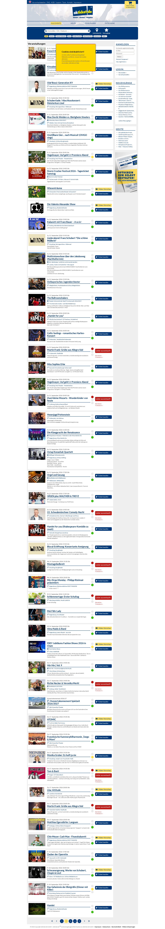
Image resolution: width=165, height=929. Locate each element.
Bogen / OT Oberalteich (56, 775)
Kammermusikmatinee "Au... (126, 102)
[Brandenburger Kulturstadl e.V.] (48, 368)
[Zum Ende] (89, 920)
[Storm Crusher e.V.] (48, 179)
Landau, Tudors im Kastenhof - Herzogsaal (61, 265)
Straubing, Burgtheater (56, 550)
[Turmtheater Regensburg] (48, 615)
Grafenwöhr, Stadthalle (56, 353)
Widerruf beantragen (128, 927)
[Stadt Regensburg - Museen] (48, 438)
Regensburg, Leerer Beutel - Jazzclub (60, 632)
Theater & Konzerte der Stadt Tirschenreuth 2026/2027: (65, 301)
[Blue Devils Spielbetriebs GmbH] (48, 123)
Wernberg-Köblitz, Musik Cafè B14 (59, 600)
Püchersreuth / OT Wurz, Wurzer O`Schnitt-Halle (63, 179)
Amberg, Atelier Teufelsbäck (57, 689)
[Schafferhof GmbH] (48, 319)
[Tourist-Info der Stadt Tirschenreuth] (48, 303)
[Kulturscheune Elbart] (48, 404)
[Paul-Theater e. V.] (48, 158)
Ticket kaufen (103, 52)
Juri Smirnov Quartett (124, 96)
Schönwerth (122, 88)
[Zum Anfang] (52, 920)
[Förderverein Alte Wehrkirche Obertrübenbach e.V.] (48, 225)
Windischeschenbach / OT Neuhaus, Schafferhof (63, 319)
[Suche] (45, 31)
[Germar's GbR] (48, 516)
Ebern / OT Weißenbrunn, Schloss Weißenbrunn (63, 876)
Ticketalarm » (99, 357)
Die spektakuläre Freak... (125, 132)
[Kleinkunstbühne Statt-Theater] (48, 86)
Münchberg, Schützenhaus (57, 671)
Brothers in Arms (123, 138)
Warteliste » (98, 355)
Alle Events (56, 23)
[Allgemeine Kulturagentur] (48, 759)
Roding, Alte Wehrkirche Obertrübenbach (61, 225)
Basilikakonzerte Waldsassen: (57, 478)
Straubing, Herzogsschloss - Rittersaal (60, 107)
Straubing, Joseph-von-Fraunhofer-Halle (61, 759)
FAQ (48, 2)
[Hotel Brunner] (48, 689)
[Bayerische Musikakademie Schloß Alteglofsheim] (48, 285)
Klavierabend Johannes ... (125, 92)
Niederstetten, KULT (55, 500)
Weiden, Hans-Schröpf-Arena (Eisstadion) (61, 123)
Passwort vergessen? (122, 59)
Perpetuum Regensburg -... (126, 104)
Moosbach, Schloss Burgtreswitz (58, 141)
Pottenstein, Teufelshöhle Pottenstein (60, 339)
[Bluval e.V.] (48, 107)
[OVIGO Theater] (48, 141)
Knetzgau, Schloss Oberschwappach (60, 826)
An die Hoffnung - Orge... (125, 98)
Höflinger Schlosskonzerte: (57, 455)
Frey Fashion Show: (54, 649)
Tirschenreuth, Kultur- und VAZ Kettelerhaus (62, 303)
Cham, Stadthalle (54, 651)
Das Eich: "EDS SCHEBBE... (126, 117)
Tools (64, 2)
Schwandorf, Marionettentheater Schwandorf (62, 192)
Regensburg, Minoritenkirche (58, 438)
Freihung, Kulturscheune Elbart (58, 404)
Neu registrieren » (121, 62)
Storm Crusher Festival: (56, 177)
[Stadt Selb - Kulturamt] (48, 707)
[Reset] (88, 31)
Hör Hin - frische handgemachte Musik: (60, 668)
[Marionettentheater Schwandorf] (48, 192)
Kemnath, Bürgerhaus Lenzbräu (58, 533)
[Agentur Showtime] (48, 775)
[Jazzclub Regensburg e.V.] (48, 632)
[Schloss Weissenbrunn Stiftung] (48, 876)
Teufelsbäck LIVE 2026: (56, 686)
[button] (119, 56)
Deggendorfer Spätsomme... (126, 110)
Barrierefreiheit (116, 927)
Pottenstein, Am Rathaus (56, 418)
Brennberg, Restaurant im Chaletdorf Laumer (62, 893)
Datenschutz (106, 927)
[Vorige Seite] (56, 920)
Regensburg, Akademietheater (58, 208)
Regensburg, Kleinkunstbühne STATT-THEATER (63, 86)
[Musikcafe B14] (48, 600)
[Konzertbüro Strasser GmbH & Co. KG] (48, 353)
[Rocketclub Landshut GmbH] (48, 794)
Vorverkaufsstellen (39, 2)
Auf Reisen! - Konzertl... (125, 94)
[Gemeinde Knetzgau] (48, 826)
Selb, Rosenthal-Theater (56, 707)
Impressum (77, 2)
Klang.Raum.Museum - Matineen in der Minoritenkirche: (65, 435)
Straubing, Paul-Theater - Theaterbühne (60, 158)
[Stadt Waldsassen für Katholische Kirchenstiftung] (48, 480)
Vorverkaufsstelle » (124, 75)
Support (58, 2)
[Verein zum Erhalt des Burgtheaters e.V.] (48, 567)
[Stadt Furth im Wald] (48, 70)
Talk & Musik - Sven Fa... (125, 100)
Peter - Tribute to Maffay (125, 147)
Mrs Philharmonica (124, 86)
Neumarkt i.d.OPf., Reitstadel (57, 858)
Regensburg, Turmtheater (56, 615)
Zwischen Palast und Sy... (125, 112)
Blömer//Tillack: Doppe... (125, 136)
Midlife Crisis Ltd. (123, 142)
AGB (53, 2)
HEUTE (73, 23)
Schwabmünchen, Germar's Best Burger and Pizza (64, 516)
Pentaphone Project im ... (125, 145)
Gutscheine (110, 23)
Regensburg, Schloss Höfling (57, 458)
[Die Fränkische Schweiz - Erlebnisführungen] (48, 418)
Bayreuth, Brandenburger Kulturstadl (60, 368)
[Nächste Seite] (85, 920)
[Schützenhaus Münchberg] (48, 671)
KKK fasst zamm (123, 140)
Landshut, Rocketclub (55, 794)
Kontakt (70, 2)
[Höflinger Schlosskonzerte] (48, 458)
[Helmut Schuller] (48, 265)
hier (78, 63)
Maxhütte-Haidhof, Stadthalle (58, 810)
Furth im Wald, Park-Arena (57, 723)
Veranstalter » (122, 72)
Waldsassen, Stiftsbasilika (56, 480)
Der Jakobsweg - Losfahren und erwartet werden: (63, 262)
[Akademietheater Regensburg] (48, 208)
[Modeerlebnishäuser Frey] (48, 651)
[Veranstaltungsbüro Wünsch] (48, 858)
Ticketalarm (90, 23)
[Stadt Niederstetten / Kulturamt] (48, 500)
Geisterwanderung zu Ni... (126, 134)
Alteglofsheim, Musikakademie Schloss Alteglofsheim (64, 285)
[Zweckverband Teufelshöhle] (48, 339)
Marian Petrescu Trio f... (125, 115)
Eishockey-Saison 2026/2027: (57, 120)
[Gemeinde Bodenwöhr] (48, 54)
